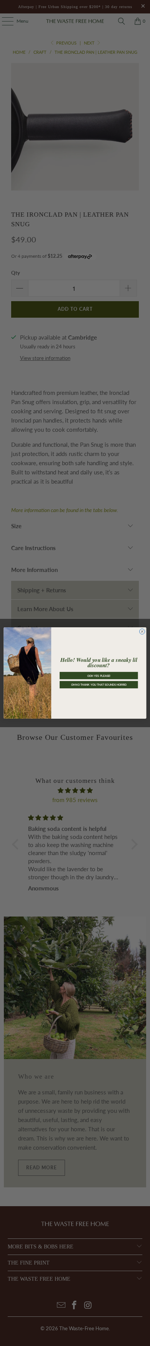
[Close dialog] (142, 631)
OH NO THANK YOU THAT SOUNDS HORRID (99, 685)
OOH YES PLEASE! (98, 675)
